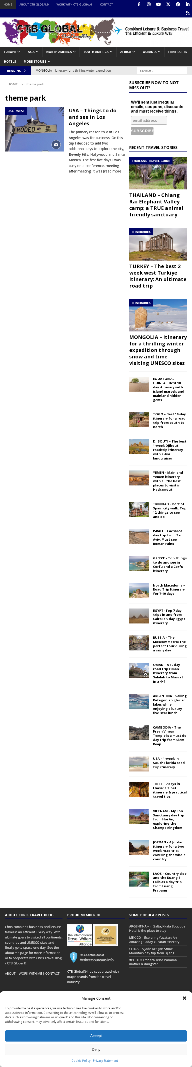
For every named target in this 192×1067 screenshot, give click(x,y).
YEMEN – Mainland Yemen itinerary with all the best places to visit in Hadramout (168, 481)
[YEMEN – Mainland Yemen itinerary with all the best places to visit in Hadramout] (139, 477)
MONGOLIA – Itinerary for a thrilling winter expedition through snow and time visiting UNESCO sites (158, 350)
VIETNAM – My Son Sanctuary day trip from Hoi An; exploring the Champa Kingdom (168, 819)
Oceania (149, 52)
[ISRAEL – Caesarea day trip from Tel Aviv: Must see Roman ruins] (139, 536)
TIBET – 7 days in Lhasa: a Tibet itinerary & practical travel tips (170, 790)
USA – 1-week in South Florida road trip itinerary (169, 762)
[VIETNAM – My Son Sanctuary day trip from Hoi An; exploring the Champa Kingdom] (139, 816)
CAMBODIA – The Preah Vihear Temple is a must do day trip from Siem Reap (169, 736)
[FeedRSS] (187, 13)
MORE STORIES (35, 61)
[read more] (112, 171)
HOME (8, 4)
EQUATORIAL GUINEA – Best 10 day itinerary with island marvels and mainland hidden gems (168, 389)
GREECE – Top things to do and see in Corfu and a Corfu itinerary (170, 564)
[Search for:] (162, 70)
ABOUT (10, 973)
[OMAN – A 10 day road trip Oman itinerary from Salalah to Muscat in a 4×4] (139, 670)
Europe (10, 52)
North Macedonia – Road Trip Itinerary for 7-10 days (169, 589)
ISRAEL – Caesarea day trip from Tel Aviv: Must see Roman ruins (167, 537)
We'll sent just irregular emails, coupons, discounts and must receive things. (157, 106)
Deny (96, 1049)
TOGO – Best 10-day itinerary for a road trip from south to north (169, 420)
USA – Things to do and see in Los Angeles (92, 117)
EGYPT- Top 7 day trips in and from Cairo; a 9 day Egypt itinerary (169, 616)
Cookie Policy (81, 1061)
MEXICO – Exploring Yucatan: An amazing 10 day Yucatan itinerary (154, 939)
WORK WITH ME (30, 973)
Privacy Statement (105, 1061)
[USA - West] (34, 129)
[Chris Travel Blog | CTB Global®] (96, 43)
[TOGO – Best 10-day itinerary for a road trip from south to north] (139, 419)
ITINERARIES (177, 52)
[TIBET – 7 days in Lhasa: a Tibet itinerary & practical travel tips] (139, 789)
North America (59, 52)
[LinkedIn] (187, 4)
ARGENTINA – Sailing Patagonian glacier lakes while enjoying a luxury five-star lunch (170, 704)
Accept (96, 1036)
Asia (31, 52)
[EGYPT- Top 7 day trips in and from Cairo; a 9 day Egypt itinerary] (139, 616)
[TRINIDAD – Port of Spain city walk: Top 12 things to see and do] (139, 509)
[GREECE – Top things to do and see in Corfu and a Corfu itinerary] (139, 563)
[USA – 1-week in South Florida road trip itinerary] (139, 764)
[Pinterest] (178, 4)
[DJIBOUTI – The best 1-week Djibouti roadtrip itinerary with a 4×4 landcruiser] (139, 446)
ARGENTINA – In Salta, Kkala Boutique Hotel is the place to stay (157, 928)
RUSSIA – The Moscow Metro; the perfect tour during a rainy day (170, 643)
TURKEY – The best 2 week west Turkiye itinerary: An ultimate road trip (157, 276)
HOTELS (10, 61)
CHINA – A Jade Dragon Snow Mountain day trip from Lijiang (151, 950)
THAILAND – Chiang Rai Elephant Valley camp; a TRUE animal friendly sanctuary (156, 205)
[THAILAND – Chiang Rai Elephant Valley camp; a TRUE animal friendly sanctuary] (158, 173)
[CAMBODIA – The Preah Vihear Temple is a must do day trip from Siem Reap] (139, 732)
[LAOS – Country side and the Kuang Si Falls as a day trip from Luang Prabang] (139, 879)
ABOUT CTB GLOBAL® (34, 4)
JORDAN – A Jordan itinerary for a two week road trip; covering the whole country (169, 850)
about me (12, 952)
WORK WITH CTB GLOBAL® (74, 4)
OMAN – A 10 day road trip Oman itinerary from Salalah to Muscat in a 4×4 (168, 673)
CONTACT (106, 4)
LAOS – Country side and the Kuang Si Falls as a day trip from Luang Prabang (169, 882)
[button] (184, 998)
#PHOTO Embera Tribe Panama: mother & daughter (153, 962)
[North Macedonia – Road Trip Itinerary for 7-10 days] (139, 590)
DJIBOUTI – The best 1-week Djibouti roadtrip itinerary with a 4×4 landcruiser (169, 449)
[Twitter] (168, 4)
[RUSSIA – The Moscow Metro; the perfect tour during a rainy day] (139, 642)
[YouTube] (158, 4)
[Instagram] (148, 4)
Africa (125, 52)
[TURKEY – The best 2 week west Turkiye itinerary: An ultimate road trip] (158, 244)
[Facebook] (138, 4)
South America (96, 52)
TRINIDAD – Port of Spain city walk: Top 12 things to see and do (169, 510)
